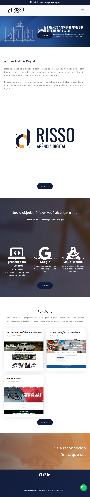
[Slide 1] (41, 43)
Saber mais (45, 35)
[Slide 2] (45, 43)
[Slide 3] (49, 43)
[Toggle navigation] (82, 10)
